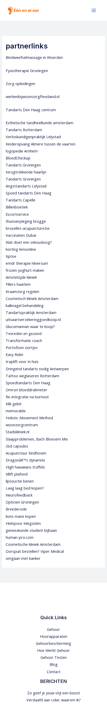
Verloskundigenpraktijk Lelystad (33, 136)
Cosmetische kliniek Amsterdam (33, 544)
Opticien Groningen (22, 502)
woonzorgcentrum (22, 424)
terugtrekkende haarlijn (26, 171)
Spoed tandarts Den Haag (28, 193)
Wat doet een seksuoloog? (29, 242)
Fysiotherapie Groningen (27, 70)
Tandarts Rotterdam (24, 129)
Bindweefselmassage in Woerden (34, 57)
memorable (16, 410)
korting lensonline (21, 249)
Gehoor (53, 629)
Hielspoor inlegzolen (23, 523)
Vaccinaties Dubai (21, 235)
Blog (54, 664)
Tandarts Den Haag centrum (31, 109)
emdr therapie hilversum (27, 263)
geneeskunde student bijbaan (31, 530)
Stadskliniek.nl (17, 431)
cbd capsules (17, 446)
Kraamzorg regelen (22, 291)
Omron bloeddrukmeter (26, 389)
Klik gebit (14, 403)
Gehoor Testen (54, 657)
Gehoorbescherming (53, 643)
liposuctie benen (20, 481)
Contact (54, 671)
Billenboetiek (17, 207)
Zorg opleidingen (20, 83)
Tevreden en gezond (24, 333)
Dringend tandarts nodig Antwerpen (37, 368)
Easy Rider (15, 354)
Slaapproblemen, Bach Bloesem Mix (37, 439)
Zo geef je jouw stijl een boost (53, 692)
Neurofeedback (19, 495)
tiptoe (11, 256)
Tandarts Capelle (20, 200)
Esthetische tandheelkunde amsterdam (39, 122)
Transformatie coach (24, 340)
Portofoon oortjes (22, 347)
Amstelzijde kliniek (21, 277)
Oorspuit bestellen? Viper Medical (35, 551)
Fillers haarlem (18, 284)
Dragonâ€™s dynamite (25, 460)
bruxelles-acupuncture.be (28, 228)
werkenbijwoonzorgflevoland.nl (32, 96)
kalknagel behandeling (25, 305)
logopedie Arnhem (22, 150)
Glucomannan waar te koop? (30, 326)
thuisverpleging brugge (26, 221)
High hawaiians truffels (25, 467)
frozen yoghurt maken (25, 270)
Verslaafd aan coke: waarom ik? (53, 699)
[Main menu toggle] (93, 10)
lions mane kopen (21, 516)
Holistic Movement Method (29, 417)
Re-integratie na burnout (27, 396)
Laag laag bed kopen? (25, 488)
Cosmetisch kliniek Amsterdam (32, 298)
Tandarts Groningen (23, 164)
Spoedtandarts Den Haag (28, 382)
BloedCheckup (18, 157)
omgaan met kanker (23, 558)
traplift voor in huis (22, 361)
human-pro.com (20, 537)
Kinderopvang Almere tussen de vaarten (40, 143)
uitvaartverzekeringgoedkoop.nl (33, 319)
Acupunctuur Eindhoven (26, 453)
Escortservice (17, 214)
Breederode (16, 509)
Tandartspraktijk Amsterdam (31, 312)
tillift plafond (17, 474)
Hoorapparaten (53, 636)
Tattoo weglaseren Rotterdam (32, 375)
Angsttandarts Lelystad (26, 186)
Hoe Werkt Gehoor (53, 650)
